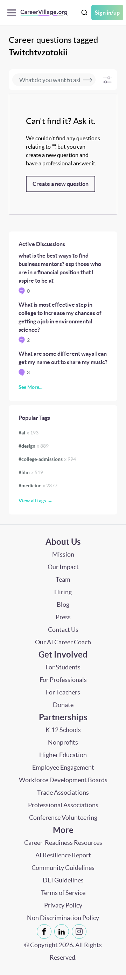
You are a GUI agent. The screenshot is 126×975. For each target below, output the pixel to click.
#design (34, 446)
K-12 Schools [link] (63, 729)
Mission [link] (63, 554)
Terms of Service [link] (63, 892)
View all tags (32, 500)
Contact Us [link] (63, 629)
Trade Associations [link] (63, 792)
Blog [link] (63, 604)
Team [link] (63, 579)
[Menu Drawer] (13, 12)
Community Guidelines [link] (62, 867)
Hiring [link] (63, 592)
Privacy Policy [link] (63, 905)
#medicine (38, 485)
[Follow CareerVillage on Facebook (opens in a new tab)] (45, 931)
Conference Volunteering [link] (63, 817)
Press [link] (63, 617)
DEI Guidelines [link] (63, 880)
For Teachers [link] (63, 692)
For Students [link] (63, 667)
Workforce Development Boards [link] (63, 780)
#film (31, 472)
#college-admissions (47, 459)
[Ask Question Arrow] (87, 79)
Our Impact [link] (63, 567)
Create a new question (61, 184)
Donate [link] (63, 704)
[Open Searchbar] (84, 12)
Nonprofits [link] (63, 742)
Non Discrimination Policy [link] (63, 917)
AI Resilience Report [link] (63, 855)
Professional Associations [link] (63, 805)
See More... (30, 387)
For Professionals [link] (63, 679)
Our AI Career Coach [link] (63, 642)
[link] (44, 931)
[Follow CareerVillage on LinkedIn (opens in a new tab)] (63, 931)
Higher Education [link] (63, 754)
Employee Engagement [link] (63, 767)
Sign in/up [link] (107, 12)
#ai (28, 432)
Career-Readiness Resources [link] (63, 842)
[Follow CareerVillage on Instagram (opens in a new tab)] (80, 931)
